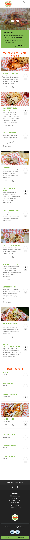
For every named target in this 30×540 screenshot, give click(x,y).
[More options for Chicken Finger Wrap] (25, 191)
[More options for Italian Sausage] (25, 397)
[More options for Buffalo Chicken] (25, 76)
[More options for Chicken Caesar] (25, 135)
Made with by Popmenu (12, 482)
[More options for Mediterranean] (25, 326)
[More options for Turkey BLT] (25, 170)
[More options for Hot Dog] (25, 375)
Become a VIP (21, 537)
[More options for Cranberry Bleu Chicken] (25, 111)
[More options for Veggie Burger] (25, 459)
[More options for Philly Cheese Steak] (25, 248)
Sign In (7, 537)
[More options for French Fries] (25, 422)
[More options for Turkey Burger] (25, 448)
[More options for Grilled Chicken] (25, 437)
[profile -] (24, 2)
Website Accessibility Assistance (15, 527)
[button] (15, 74)
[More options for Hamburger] (25, 386)
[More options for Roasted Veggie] (25, 290)
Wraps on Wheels (15, 517)
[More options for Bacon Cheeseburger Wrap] (25, 347)
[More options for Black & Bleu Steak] (25, 267)
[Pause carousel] (28, 29)
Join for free (20, 45)
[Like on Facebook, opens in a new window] (17, 487)
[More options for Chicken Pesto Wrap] (25, 213)
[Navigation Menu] (28, 2)
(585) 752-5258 (15, 502)
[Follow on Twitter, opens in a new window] (12, 487)
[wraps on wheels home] (8, 4)
